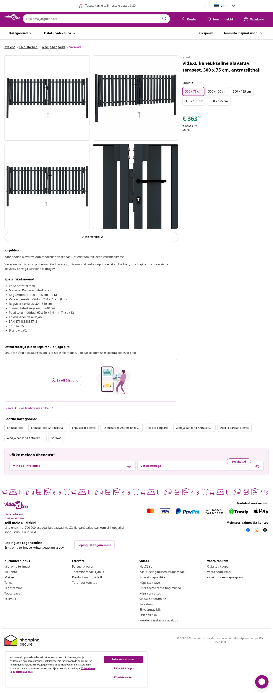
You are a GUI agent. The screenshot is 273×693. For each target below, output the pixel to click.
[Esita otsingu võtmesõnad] (164, 19)
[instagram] (256, 530)
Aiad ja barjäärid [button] (158, 427)
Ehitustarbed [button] (15, 427)
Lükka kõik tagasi (123, 668)
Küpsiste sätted (150, 593)
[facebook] (248, 530)
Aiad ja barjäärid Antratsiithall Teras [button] (26, 438)
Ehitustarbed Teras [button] (84, 427)
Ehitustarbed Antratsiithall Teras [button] (122, 427)
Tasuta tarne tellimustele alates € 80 (110, 6)
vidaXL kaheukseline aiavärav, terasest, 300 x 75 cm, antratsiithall (222, 66)
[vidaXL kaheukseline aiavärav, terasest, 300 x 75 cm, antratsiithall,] (47, 98)
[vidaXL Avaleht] (12, 17)
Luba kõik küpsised (123, 659)
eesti (224, 6)
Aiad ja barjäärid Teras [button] (234, 427)
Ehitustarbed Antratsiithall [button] (47, 427)
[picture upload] (113, 380)
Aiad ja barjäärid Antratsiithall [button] (195, 427)
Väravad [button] (56, 438)
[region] (76, 669)
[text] (193, 119)
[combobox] (96, 18)
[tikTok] (265, 530)
